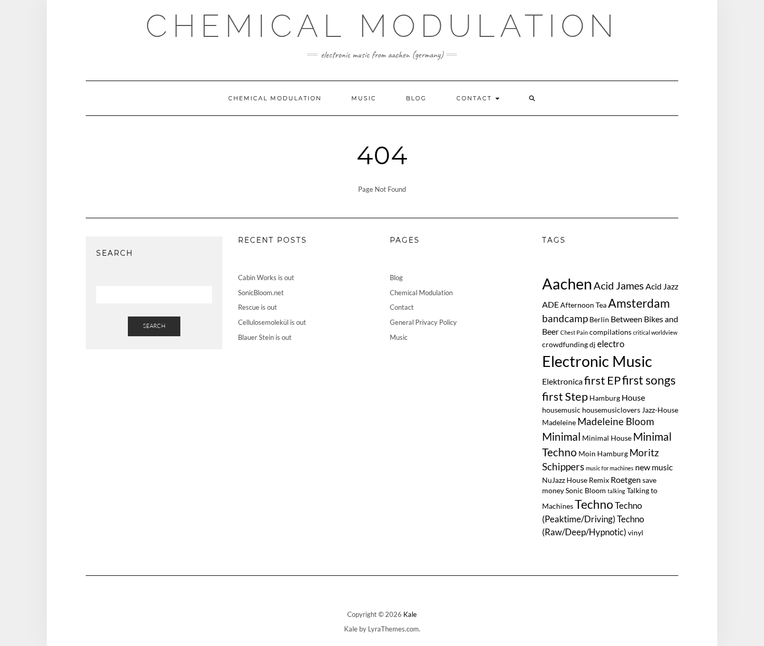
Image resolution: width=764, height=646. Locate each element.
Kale (410, 614)
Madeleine (559, 422)
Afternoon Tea (583, 304)
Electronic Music (597, 361)
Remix (599, 480)
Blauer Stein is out (265, 337)
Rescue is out (257, 307)
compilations (610, 331)
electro (610, 343)
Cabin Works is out (266, 277)
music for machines (610, 468)
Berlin (599, 319)
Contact (475, 98)
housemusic (561, 409)
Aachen (567, 283)
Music (363, 98)
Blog (416, 98)
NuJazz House (564, 480)
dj (592, 344)
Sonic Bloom (585, 490)
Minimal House (606, 437)
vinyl (635, 532)
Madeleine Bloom (615, 421)
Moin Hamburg (603, 453)
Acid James (619, 285)
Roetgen (626, 479)
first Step (565, 396)
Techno (594, 504)
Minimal (561, 436)
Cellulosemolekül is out (272, 322)
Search (154, 325)
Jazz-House (660, 409)
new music (654, 467)
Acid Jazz (662, 286)
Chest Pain (574, 332)
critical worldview (655, 332)
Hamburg (604, 397)
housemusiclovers (611, 409)
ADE (550, 304)
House (633, 397)
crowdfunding (565, 344)
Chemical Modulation (382, 26)
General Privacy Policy (423, 322)
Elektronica (562, 381)
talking (616, 490)
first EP (602, 380)
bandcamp (565, 318)
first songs (649, 380)
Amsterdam (639, 303)
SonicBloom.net (261, 292)
